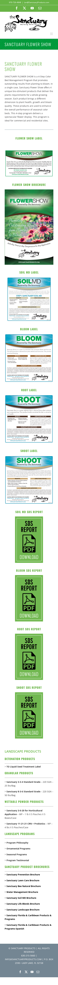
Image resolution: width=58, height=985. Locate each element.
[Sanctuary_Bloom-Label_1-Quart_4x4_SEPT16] (29, 334)
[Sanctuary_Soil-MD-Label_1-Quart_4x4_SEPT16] (29, 277)
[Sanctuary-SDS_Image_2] (29, 517)
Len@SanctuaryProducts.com (36, 2)
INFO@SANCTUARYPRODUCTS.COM (23, 959)
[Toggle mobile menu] (51, 33)
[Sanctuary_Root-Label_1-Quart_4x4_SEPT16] (29, 395)
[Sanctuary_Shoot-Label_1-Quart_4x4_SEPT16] (29, 456)
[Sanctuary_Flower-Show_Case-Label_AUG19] (29, 150)
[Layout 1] (29, 190)
